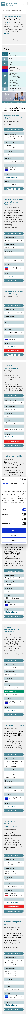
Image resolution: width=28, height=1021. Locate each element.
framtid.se (7, 33)
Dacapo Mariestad (10, 829)
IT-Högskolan (8, 544)
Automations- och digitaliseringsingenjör (13, 116)
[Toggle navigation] (25, 3)
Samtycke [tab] (5, 483)
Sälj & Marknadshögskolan (12, 728)
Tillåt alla (14, 530)
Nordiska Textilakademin (12, 207)
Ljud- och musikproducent (11, 366)
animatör (10, 22)
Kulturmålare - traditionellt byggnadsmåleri (10, 823)
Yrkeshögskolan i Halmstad (12, 121)
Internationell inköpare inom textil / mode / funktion (13, 201)
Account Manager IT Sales (12, 922)
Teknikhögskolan (9, 371)
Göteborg (11, 60)
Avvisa (14, 540)
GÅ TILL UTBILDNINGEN (12, 130)
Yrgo (5, 16)
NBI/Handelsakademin (11, 297)
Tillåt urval (14, 535)
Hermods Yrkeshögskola (12, 635)
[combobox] (12, 10)
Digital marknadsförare (14, 725)
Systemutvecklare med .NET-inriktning (13, 292)
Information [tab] (14, 483)
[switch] (24, 514)
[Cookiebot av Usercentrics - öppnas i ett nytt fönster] (20, 479)
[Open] (25, 11)
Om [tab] (23, 483)
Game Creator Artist (14, 16)
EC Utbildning (8, 459)
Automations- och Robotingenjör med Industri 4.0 (12, 629)
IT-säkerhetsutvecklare (14, 456)
